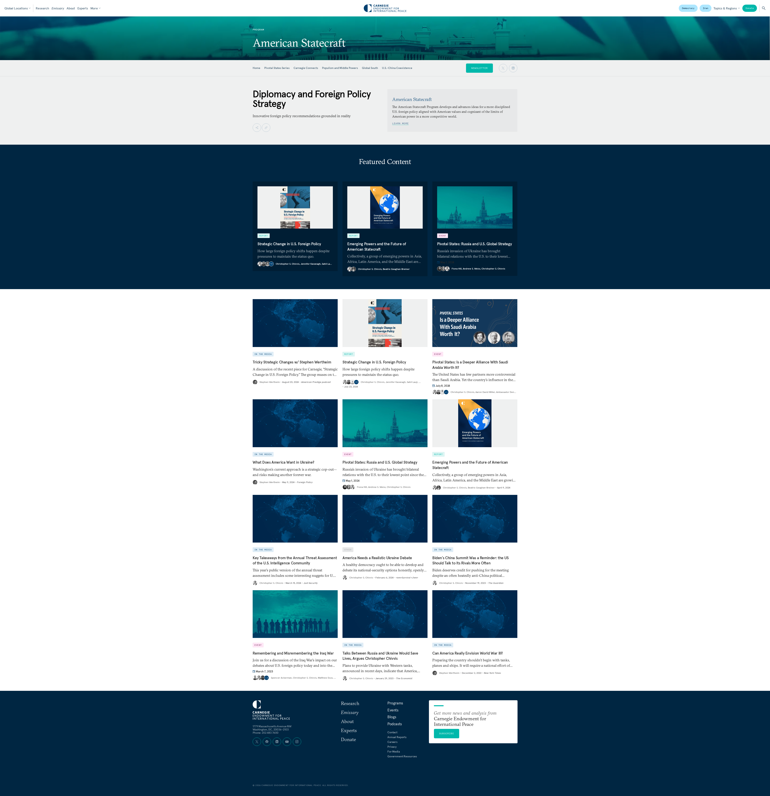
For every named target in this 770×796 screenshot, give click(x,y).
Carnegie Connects (306, 68)
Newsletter (479, 68)
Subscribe (446, 733)
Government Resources (402, 756)
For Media (393, 751)
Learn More (400, 123)
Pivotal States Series (277, 68)
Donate (750, 8)
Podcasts (394, 723)
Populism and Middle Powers (340, 68)
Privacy (392, 747)
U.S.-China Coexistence (397, 68)
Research (42, 8)
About (71, 8)
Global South (370, 68)
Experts (82, 8)
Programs (395, 703)
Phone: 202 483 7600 (266, 732)
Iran (705, 8)
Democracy (688, 8)
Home (256, 68)
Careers (392, 742)
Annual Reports (396, 737)
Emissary (58, 8)
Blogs (391, 716)
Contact (392, 732)
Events (392, 710)
